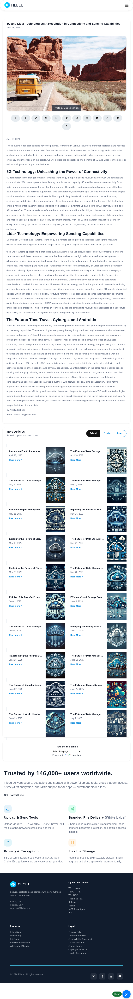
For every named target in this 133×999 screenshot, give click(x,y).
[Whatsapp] (87, 118)
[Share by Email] (46, 118)
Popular (107, 433)
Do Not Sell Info (76, 942)
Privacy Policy (75, 932)
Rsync (71, 905)
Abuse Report (75, 946)
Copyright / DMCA (77, 949)
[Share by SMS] (56, 118)
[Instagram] (111, 976)
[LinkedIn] (97, 118)
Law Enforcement (77, 953)
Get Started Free (14, 795)
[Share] (15, 118)
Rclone (72, 902)
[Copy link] (107, 118)
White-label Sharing (20, 946)
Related (93, 433)
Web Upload (74, 888)
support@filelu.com (20, 908)
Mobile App (15, 935)
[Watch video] (117, 118)
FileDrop (14, 939)
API (70, 912)
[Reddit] (76, 118)
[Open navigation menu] (127, 5)
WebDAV (73, 895)
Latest (120, 433)
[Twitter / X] (35, 118)
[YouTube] (120, 976)
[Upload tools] (66, 126)
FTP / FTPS (74, 891)
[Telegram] (66, 118)
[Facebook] (25, 118)
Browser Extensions (20, 942)
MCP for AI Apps (76, 909)
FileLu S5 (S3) (75, 898)
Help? (117, 994)
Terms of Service (77, 935)
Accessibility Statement (80, 939)
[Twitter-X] (94, 976)
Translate (76, 755)
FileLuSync (15, 932)
